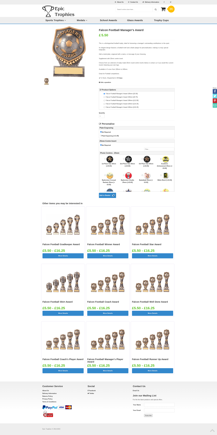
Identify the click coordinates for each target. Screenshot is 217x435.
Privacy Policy (47, 399)
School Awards (108, 20)
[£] (122, 93)
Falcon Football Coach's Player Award (62, 359)
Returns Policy (47, 396)
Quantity (102, 113)
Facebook (92, 390)
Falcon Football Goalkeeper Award (61, 244)
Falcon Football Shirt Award (57, 302)
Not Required (106, 132)
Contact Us (134, 2)
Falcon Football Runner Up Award (150, 359)
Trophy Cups (161, 20)
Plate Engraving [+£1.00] (110, 136)
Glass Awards (135, 20)
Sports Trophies (54, 20)
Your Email (137, 410)
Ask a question (105, 82)
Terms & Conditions (49, 402)
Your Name (137, 405)
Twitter (91, 393)
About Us (120, 2)
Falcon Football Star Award (146, 244)
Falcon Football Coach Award (103, 302)
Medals (81, 20)
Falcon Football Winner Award (103, 244)
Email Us (136, 390)
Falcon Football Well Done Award (150, 302)
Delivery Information (152, 2)
